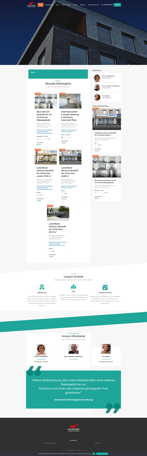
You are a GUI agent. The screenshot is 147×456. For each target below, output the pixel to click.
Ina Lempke (106, 356)
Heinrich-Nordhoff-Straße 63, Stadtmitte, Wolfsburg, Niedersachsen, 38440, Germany (45, 187)
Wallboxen (82, 4)
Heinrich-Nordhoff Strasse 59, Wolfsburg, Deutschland (69, 130)
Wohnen (75, 4)
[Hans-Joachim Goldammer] (97, 90)
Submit (117, 4)
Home (40, 4)
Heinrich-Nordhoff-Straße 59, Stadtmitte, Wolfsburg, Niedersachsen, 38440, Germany (45, 131)
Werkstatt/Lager (66, 4)
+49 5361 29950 (41, 359)
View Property (107, 125)
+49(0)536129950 (108, 4)
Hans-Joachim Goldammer (73, 356)
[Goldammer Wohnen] (31, 7)
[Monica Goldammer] (97, 82)
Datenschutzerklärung (50, 443)
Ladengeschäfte (49, 4)
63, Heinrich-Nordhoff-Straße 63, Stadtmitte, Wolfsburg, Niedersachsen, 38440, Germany (58, 243)
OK (93, 453)
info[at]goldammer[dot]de (41, 361)
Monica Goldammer (41, 356)
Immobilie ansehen (46, 105)
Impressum (98, 443)
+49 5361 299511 (73, 359)
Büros (57, 4)
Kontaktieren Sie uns (93, 4)
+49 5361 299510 (105, 359)
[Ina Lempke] (97, 100)
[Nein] (145, 453)
